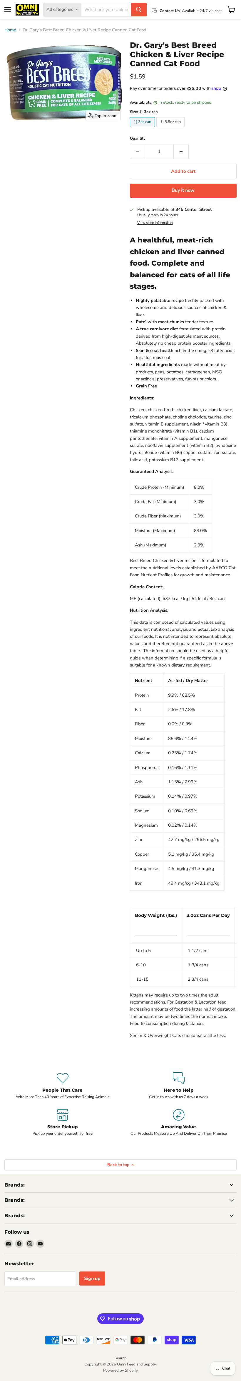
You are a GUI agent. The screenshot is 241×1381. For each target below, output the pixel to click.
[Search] (139, 9)
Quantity (137, 138)
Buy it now (183, 190)
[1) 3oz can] (143, 128)
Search (120, 1358)
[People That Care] (62, 1086)
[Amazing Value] (178, 1122)
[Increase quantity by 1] (181, 151)
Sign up (92, 1278)
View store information (155, 223)
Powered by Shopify (120, 1370)
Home (10, 30)
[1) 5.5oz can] (171, 128)
